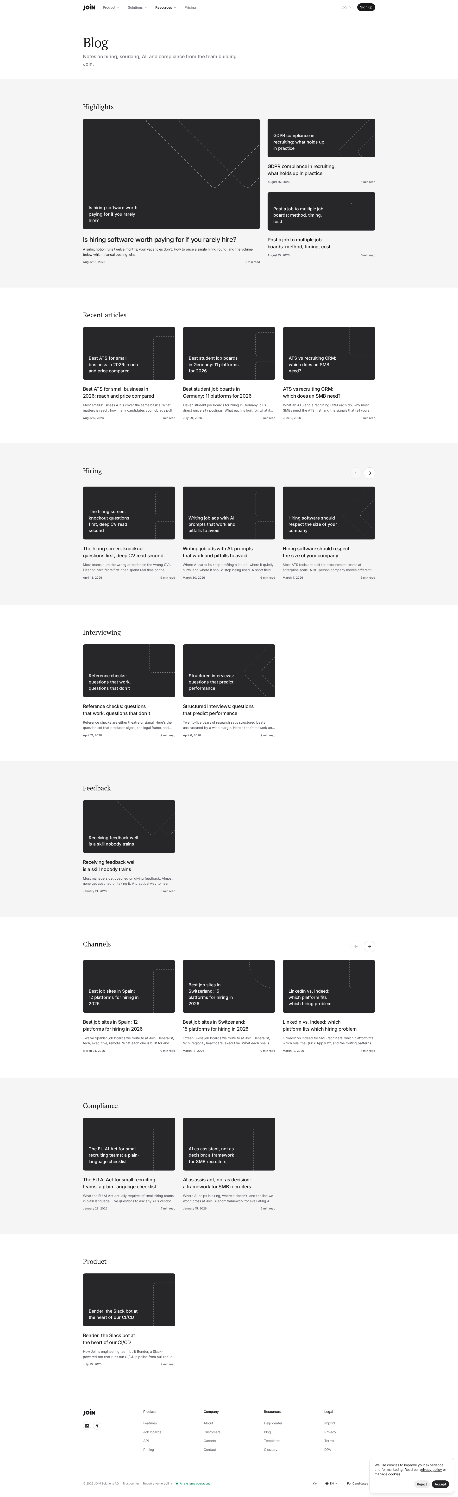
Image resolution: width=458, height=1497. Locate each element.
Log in (346, 7)
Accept (440, 1484)
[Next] (369, 473)
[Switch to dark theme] (315, 1483)
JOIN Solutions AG (106, 1483)
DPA (327, 1449)
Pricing (190, 7)
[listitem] (129, 533)
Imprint (329, 1423)
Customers (212, 1432)
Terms (329, 1441)
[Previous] (356, 473)
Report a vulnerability (157, 1483)
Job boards (152, 1432)
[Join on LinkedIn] (87, 1426)
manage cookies (387, 1474)
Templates (272, 1441)
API (146, 1441)
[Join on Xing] (97, 1426)
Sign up (366, 7)
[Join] (89, 7)
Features (150, 1423)
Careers (210, 1441)
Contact (210, 1449)
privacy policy (431, 1469)
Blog (267, 1432)
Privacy (330, 1432)
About (208, 1423)
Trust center (131, 1483)
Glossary (270, 1449)
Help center (273, 1423)
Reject (422, 1484)
